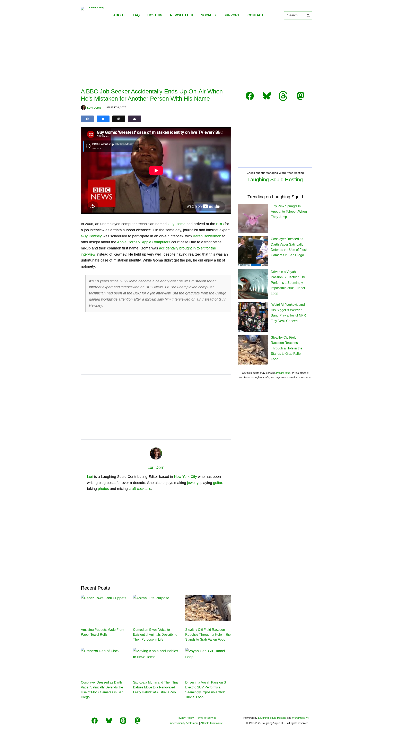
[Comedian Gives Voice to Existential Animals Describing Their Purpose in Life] (156, 608)
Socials (208, 15)
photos (103, 489)
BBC (220, 224)
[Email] (134, 119)
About (119, 15)
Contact (255, 15)
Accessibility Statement (184, 723)
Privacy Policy (185, 717)
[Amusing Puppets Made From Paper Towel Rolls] (104, 608)
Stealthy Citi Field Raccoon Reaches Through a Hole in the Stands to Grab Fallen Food (208, 634)
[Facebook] (87, 119)
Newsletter (181, 15)
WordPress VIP (301, 717)
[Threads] (118, 119)
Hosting (154, 15)
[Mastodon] (137, 720)
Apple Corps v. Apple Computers (143, 242)
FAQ (136, 15)
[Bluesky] (103, 119)
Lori (90, 477)
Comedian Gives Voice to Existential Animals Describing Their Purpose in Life (155, 634)
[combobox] (294, 15)
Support (232, 15)
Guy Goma (176, 224)
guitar (217, 483)
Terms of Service (206, 717)
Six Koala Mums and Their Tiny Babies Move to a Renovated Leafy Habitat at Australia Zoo (155, 687)
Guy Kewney (91, 236)
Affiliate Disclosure (211, 723)
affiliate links (283, 372)
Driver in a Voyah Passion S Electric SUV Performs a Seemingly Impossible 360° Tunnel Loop (288, 282)
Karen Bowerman (207, 236)
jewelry (192, 483)
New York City (185, 477)
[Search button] (308, 15)
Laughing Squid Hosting (275, 179)
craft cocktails (140, 489)
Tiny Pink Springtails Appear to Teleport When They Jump (289, 211)
